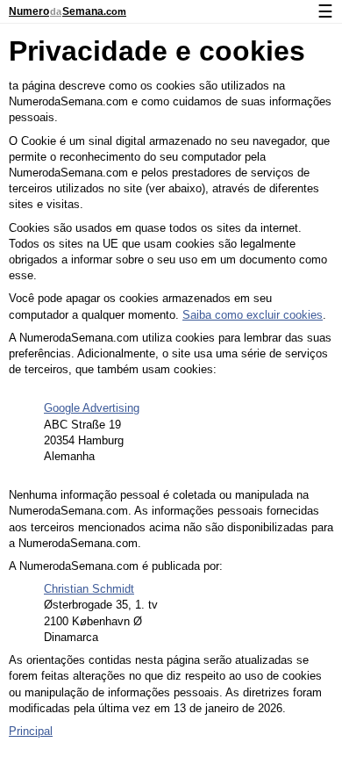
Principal (31, 731)
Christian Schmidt (89, 588)
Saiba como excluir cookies (252, 314)
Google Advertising (91, 407)
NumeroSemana (67, 11)
